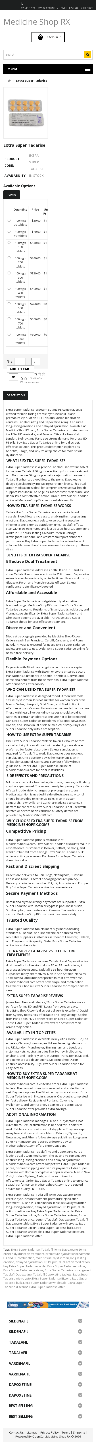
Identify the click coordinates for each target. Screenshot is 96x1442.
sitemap (32, 1432)
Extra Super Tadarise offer (47, 1287)
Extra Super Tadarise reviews (23, 1270)
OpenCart (39, 1436)
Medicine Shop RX (36, 21)
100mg (11, 195)
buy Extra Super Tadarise (20, 1266)
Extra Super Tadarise (25, 1249)
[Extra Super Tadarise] (25, 113)
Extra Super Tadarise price (63, 1270)
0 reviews (34, 378)
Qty (9, 361)
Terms (66, 1432)
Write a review (30, 382)
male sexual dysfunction (52, 1258)
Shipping (79, 1432)
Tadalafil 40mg (51, 1249)
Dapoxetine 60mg (74, 1249)
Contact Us (16, 1432)
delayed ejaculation (29, 1262)
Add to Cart (20, 369)
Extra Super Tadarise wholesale (45, 1283)
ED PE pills (51, 1262)
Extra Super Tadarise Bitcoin (51, 1278)
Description (16, 395)
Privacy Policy (49, 1432)
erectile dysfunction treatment (23, 1254)
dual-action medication (74, 1262)
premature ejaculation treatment (68, 1254)
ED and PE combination (18, 1258)
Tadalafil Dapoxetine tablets (52, 1274)
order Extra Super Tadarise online (62, 1266)
